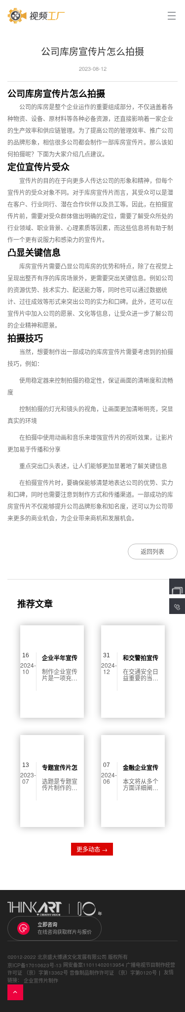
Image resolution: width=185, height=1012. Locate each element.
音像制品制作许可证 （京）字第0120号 (113, 972)
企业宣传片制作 (41, 980)
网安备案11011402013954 (93, 964)
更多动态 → (92, 849)
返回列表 (152, 551)
